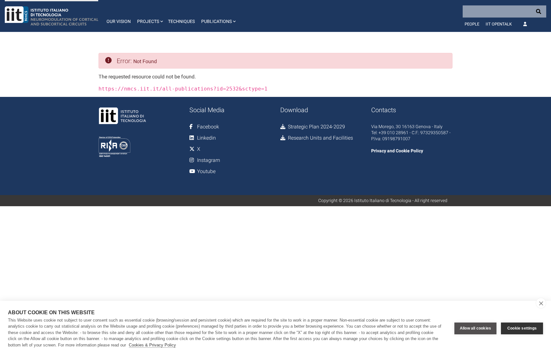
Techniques (181, 21)
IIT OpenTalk (499, 24)
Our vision (119, 21)
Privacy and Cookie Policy (397, 150)
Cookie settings (522, 328)
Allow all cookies (475, 328)
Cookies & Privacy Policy (152, 345)
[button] (149, 16)
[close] (541, 303)
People (472, 24)
